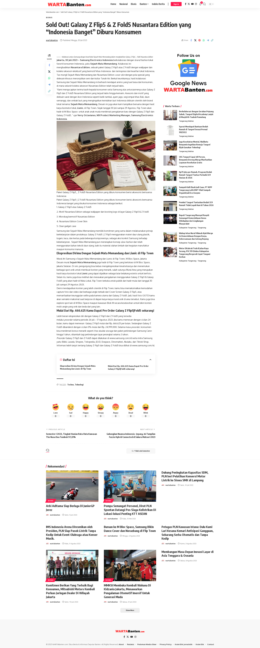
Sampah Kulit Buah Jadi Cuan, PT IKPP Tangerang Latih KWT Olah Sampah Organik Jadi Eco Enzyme (195, 190)
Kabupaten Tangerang (187, 228)
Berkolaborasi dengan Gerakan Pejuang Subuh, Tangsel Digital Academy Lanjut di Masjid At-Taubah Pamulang (196, 114)
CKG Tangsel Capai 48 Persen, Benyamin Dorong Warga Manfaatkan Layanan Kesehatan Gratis (195, 160)
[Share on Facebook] (191, 40)
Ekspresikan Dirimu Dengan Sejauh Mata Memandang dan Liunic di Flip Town (77, 367)
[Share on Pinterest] (199, 40)
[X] (189, 4)
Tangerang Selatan (186, 121)
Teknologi (79, 384)
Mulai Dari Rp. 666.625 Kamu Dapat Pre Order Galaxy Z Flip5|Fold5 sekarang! (128, 367)
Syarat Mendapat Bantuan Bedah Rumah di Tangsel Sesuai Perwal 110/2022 (193, 129)
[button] (168, 4)
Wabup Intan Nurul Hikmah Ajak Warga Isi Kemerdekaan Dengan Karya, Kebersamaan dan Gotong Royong (196, 236)
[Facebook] (185, 4)
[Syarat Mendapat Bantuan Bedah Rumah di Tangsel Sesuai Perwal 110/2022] (170, 130)
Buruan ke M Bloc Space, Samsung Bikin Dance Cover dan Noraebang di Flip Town (130, 529)
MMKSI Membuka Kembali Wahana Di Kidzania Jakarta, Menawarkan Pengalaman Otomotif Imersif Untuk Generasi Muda (127, 591)
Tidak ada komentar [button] (142, 451)
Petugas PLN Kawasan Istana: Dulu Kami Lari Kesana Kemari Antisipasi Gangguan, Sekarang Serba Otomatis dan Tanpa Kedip (187, 532)
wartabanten (52, 40)
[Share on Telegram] (208, 40)
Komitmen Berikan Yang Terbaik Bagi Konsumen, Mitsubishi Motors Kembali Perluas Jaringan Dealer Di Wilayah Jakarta (70, 591)
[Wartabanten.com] (69, 4)
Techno (70, 384)
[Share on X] (195, 40)
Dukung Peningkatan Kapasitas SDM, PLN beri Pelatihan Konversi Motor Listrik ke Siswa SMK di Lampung (185, 476)
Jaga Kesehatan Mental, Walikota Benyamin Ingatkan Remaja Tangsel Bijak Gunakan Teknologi (194, 145)
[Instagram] (196, 4)
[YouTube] (192, 4)
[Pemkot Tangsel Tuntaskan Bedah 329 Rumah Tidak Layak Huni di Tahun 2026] (170, 206)
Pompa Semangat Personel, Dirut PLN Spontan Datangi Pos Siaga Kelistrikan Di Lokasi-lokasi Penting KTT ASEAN (130, 509)
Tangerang (202, 228)
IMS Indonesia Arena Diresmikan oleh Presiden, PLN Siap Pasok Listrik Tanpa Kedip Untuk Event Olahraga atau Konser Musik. (72, 532)
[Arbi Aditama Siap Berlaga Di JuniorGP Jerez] (72, 486)
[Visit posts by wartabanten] (47, 514)
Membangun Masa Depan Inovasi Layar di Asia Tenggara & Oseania (188, 553)
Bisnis (49, 17)
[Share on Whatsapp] (204, 40)
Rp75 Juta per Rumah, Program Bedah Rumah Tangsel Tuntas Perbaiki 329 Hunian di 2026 (195, 175)
